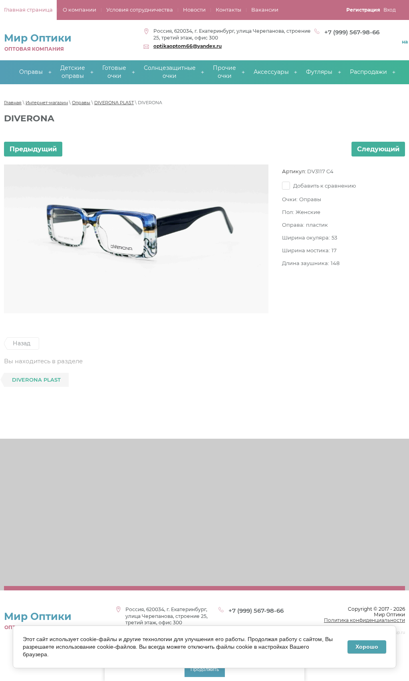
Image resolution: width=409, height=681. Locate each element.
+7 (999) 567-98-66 (351, 32)
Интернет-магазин (47, 102)
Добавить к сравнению (324, 185)
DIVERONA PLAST (114, 102)
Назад (21, 343)
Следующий (378, 149)
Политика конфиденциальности (364, 620)
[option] (136, 238)
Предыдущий (33, 149)
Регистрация (363, 10)
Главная (13, 102)
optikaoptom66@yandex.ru (187, 46)
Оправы (81, 102)
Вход (389, 10)
